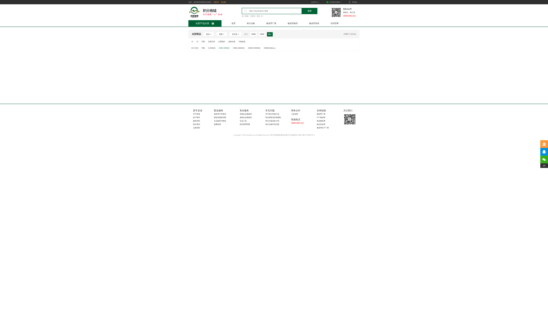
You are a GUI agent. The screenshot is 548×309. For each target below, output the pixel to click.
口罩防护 (221, 42)
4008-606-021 (297, 123)
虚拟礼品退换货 (246, 117)
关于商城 (196, 114)
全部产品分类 (202, 23)
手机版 (354, 2)
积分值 (234, 34)
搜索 (310, 11)
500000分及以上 (270, 48)
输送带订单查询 (220, 114)
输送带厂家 (271, 23)
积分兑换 (251, 23)
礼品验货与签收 (220, 121)
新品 (208, 34)
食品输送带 (321, 121)
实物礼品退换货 (246, 114)
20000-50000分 (224, 48)
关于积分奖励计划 (272, 114)
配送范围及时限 (220, 117)
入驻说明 (294, 114)
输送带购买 (293, 23)
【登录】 (216, 2)
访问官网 (335, 23)
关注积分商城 (334, 2)
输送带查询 (314, 23)
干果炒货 (241, 42)
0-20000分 (211, 48)
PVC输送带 (321, 117)
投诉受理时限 (245, 124)
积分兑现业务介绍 (272, 121)
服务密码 (196, 121)
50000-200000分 (239, 48)
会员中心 (314, 2)
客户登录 (196, 117)
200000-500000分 (254, 48)
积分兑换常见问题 (272, 124)
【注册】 (223, 2)
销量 (221, 34)
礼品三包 (243, 121)
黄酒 (258, 16)
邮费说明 (217, 124)
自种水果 (231, 42)
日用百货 (211, 42)
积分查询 (196, 124)
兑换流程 (196, 128)
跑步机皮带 (321, 124)
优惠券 (252, 16)
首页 (233, 23)
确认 (270, 34)
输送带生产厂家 (323, 128)
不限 (203, 42)
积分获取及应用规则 (273, 117)
